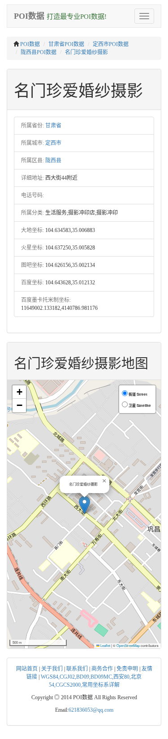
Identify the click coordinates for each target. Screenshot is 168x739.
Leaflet (104, 645)
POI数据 (30, 44)
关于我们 (52, 669)
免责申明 (127, 669)
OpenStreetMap (128, 645)
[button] (84, 505)
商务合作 (102, 669)
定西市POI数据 (111, 44)
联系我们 (77, 669)
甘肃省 (53, 125)
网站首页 (27, 669)
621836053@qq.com (91, 710)
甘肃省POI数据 (66, 44)
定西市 (53, 143)
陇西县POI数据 (38, 52)
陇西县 (53, 160)
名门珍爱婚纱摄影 (86, 52)
